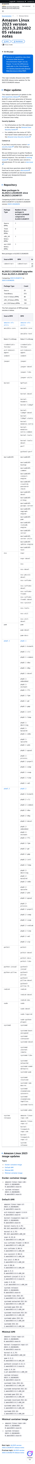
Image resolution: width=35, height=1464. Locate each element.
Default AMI (9, 1167)
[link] (23, 16)
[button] (7, 52)
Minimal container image (13, 1173)
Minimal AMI (9, 1170)
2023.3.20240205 (13, 204)
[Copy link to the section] (2, 90)
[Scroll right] (33, 6)
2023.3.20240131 (16, 278)
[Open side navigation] (3, 11)
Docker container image (13, 1165)
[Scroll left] (21, 6)
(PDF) (24, 71)
